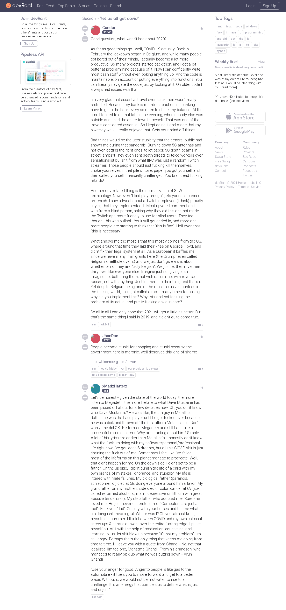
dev (233, 38)
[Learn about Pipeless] (45, 72)
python (221, 51)
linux (228, 26)
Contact (220, 171)
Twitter (247, 175)
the (241, 38)
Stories (84, 6)
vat (122, 368)
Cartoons (249, 161)
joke (255, 44)
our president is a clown (143, 368)
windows (251, 26)
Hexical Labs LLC (249, 183)
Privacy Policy (224, 187)
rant (94, 324)
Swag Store (223, 157)
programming (254, 32)
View (262, 62)
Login (250, 6)
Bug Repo (249, 157)
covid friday (109, 368)
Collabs (100, 6)
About (219, 147)
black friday (126, 374)
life (247, 44)
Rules (246, 147)
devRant (220, 183)
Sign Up (269, 6)
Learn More (32, 108)
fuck (219, 32)
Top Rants (66, 6)
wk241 (105, 324)
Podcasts (249, 166)
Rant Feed (45, 6)
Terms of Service (249, 187)
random (97, 597)
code (238, 26)
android (222, 38)
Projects (248, 152)
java (233, 32)
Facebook (250, 171)
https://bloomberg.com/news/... (114, 362)
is (248, 38)
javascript (223, 44)
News (219, 152)
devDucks (221, 166)
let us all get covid (103, 374)
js (234, 44)
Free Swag (222, 161)
